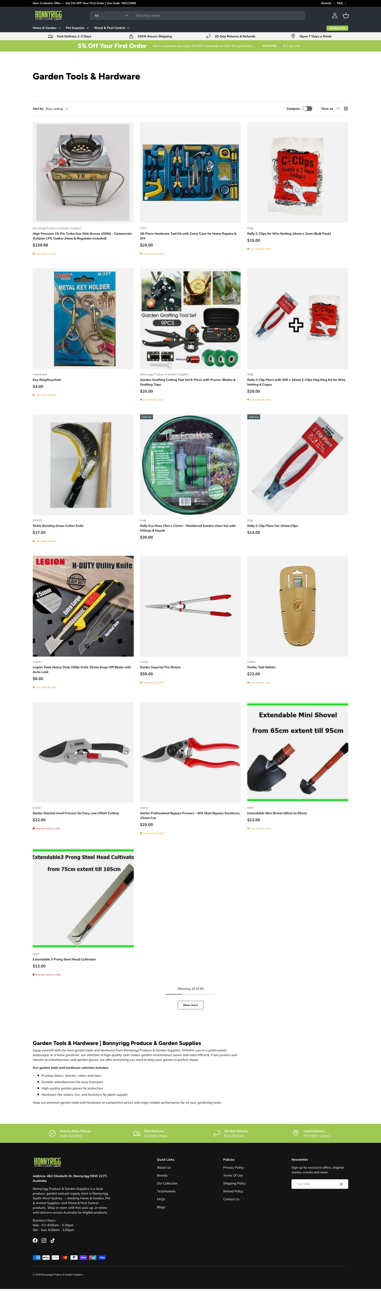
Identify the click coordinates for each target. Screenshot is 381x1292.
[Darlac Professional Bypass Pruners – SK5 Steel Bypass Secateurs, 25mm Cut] (190, 752)
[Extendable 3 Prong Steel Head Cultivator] (83, 898)
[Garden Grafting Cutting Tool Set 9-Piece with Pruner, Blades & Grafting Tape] (190, 318)
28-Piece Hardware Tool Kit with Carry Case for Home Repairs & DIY (188, 236)
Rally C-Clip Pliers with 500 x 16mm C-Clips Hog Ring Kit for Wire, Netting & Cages (296, 382)
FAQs (161, 1199)
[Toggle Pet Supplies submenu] (87, 28)
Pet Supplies (75, 28)
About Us (164, 1167)
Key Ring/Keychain (47, 380)
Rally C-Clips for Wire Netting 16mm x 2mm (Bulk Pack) (289, 234)
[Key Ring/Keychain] (83, 318)
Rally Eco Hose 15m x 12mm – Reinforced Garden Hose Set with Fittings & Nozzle (188, 528)
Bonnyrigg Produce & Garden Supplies (62, 1274)
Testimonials (166, 1191)
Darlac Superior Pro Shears (160, 667)
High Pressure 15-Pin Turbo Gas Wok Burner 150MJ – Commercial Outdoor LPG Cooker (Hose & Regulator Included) (82, 236)
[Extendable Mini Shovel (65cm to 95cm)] (297, 752)
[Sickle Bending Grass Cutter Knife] (83, 464)
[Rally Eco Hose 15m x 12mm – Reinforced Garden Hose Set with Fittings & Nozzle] (190, 464)
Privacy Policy (233, 1167)
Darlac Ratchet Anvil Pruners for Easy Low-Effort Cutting (76, 813)
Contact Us (231, 1199)
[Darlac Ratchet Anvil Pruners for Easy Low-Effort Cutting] (83, 752)
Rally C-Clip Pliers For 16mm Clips (272, 526)
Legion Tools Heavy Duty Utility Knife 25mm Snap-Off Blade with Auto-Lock (82, 669)
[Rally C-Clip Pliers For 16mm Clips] (297, 464)
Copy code (293, 46)
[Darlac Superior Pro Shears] (190, 606)
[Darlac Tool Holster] (297, 606)
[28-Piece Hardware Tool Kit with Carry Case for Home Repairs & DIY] (190, 172)
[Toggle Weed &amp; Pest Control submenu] (128, 28)
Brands (326, 3)
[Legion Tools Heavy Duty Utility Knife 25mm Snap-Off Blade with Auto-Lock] (83, 606)
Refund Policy (233, 1191)
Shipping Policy (234, 1183)
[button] (346, 15)
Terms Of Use (233, 1175)
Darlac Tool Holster (261, 667)
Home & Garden (44, 28)
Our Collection (167, 1183)
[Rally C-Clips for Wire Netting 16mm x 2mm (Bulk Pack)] (297, 172)
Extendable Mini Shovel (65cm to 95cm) (277, 813)
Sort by (38, 109)
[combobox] (197, 15)
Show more (190, 1005)
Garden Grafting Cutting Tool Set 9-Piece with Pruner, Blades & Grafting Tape (188, 382)
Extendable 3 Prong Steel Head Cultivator (64, 959)
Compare (293, 109)
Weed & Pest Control (109, 28)
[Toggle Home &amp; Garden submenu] (59, 28)
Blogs (161, 1207)
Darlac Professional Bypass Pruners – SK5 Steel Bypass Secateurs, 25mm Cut (190, 815)
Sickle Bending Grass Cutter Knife (58, 526)
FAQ (340, 3)
